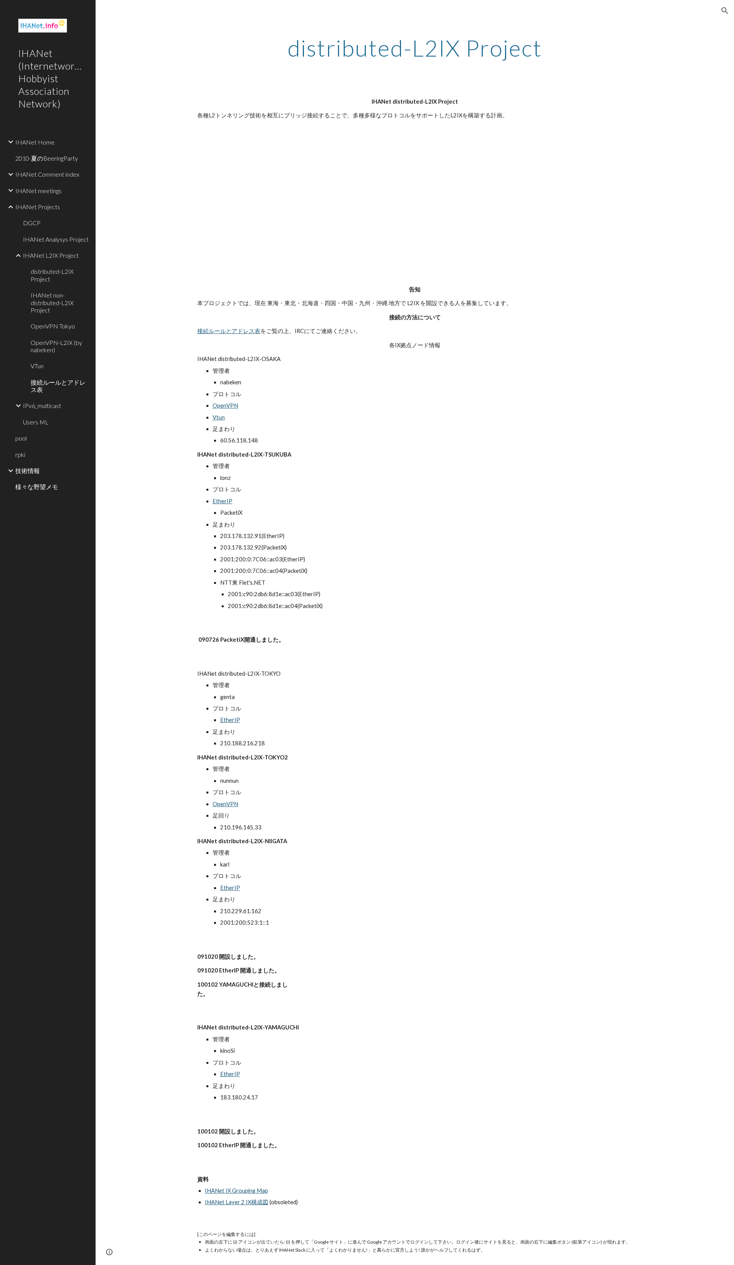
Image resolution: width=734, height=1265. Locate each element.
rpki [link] (20, 454)
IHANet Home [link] (35, 142)
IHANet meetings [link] (38, 190)
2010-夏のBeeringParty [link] (46, 158)
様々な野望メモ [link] (36, 486)
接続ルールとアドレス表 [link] (58, 386)
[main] (414, 47)
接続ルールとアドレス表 (228, 331)
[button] (725, 11)
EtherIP (222, 501)
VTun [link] (37, 365)
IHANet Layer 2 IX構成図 (236, 1202)
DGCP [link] (32, 222)
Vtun (219, 417)
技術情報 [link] (27, 470)
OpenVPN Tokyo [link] (53, 326)
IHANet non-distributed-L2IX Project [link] (52, 302)
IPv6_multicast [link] (42, 405)
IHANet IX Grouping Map (236, 1190)
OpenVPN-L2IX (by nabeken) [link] (56, 346)
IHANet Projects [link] (37, 206)
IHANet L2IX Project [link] (51, 255)
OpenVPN (225, 405)
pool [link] (21, 438)
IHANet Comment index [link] (47, 174)
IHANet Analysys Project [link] (56, 239)
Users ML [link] (36, 422)
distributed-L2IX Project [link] (52, 275)
